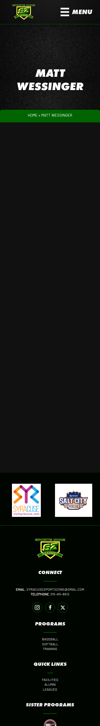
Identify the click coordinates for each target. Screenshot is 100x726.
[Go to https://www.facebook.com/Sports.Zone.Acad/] (50, 607)
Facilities (50, 680)
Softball (50, 644)
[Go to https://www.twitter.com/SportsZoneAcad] (63, 607)
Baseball (50, 639)
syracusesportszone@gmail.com (55, 589)
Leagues (50, 689)
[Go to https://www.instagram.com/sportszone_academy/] (37, 607)
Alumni (50, 684)
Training (50, 649)
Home (33, 115)
